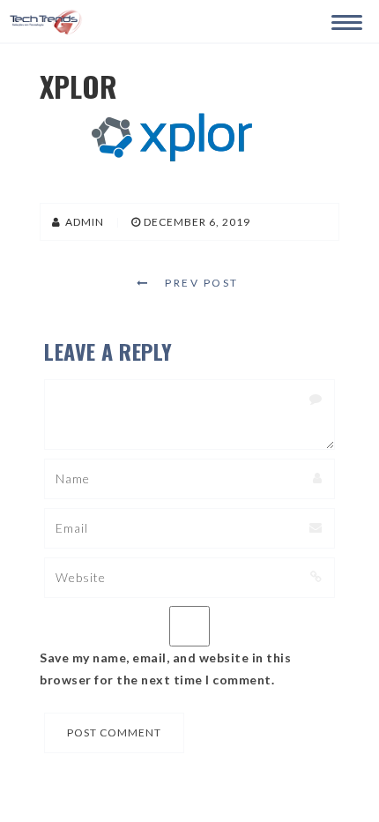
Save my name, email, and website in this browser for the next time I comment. (165, 668)
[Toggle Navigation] (343, 19)
